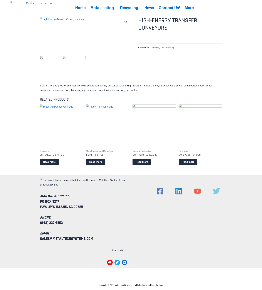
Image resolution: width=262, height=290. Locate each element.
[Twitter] (117, 262)
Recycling (129, 8)
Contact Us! (169, 8)
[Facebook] (160, 191)
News (149, 8)
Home (80, 8)
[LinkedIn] (124, 262)
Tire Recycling (167, 47)
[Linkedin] (178, 191)
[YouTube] (110, 262)
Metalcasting (102, 8)
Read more (49, 162)
